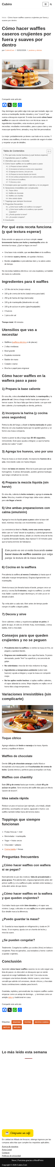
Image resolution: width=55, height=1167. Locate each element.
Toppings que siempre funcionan (18, 201)
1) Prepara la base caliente (18, 166)
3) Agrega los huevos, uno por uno (21, 172)
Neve (14, 1160)
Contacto (5, 1153)
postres (27, 1022)
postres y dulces (35, 50)
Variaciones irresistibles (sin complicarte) (21, 188)
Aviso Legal (7, 1150)
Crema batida (10, 849)
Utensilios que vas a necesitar (17, 161)
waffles (6, 1027)
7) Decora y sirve (15, 182)
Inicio (4, 17)
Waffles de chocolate (16, 193)
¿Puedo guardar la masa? (18, 214)
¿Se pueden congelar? (17, 217)
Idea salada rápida (15, 198)
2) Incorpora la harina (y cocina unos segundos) (25, 169)
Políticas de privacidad (11, 1156)
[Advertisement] (27, 1091)
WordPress (38, 1160)
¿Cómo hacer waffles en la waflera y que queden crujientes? (26, 211)
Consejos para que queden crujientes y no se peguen (27, 185)
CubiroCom (9, 50)
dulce (10, 997)
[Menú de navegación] (46, 4)
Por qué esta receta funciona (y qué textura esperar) (26, 155)
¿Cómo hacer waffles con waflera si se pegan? (25, 207)
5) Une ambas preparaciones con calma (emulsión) (27, 177)
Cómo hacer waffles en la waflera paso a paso (24, 164)
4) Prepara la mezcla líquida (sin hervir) (22, 174)
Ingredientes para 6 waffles (16, 158)
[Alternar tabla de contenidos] (47, 151)
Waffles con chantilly (16, 196)
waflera (17, 1027)
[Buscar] (51, 4)
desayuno (17, 1022)
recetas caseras (42, 1022)
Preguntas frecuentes (14, 204)
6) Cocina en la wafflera (17, 179)
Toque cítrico (13, 190)
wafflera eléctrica (19, 342)
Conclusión (9, 220)
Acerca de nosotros (10, 1146)
